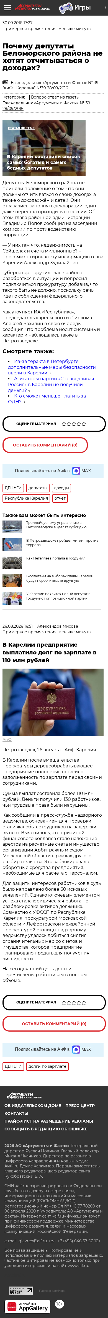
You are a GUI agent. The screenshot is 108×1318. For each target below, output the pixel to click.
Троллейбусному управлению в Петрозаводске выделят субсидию (56, 525)
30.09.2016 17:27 (17, 22)
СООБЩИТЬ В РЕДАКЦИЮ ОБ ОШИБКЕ (45, 1129)
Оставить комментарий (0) (45, 445)
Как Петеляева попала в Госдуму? (55, 558)
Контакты (16, 1113)
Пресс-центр (80, 1105)
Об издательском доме (32, 1105)
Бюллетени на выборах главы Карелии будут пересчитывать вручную (59, 578)
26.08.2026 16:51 (17, 626)
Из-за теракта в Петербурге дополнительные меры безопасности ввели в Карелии (52, 367)
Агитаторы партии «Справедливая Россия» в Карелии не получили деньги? (51, 384)
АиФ (7, 739)
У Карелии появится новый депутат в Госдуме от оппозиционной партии (58, 596)
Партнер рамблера (52, 1290)
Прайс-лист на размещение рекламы (48, 1121)
